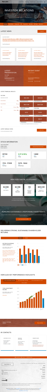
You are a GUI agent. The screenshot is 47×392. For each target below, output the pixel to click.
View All (42, 31)
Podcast (44, 372)
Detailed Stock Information (38, 146)
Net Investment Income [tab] (23, 280)
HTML (15, 107)
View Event (30, 81)
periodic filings (32, 200)
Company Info (17, 24)
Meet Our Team (34, 363)
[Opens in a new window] (4, 380)
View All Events (36, 81)
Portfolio (43, 367)
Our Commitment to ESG (23, 219)
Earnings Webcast (3, 103)
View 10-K (42, 130)
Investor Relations (41, 363)
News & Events (10, 24)
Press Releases (42, 369)
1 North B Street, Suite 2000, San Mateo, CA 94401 (9, 371)
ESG (21, 24)
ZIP (18, 110)
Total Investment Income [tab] (9, 280)
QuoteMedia (18, 388)
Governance (41, 24)
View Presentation (7, 78)
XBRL (1, 110)
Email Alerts (18, 357)
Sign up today (40, 322)
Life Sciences (23, 363)
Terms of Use (26, 390)
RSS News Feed (29, 357)
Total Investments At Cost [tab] (37, 280)
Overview (5, 24)
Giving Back (43, 376)
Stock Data (31, 24)
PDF (18, 107)
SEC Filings (36, 24)
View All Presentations (9, 80)
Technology (28, 363)
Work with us (7, 364)
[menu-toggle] (44, 2)
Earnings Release (3, 100)
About (44, 365)
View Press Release (6, 44)
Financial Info (25, 24)
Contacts (23, 357)
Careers (44, 374)
